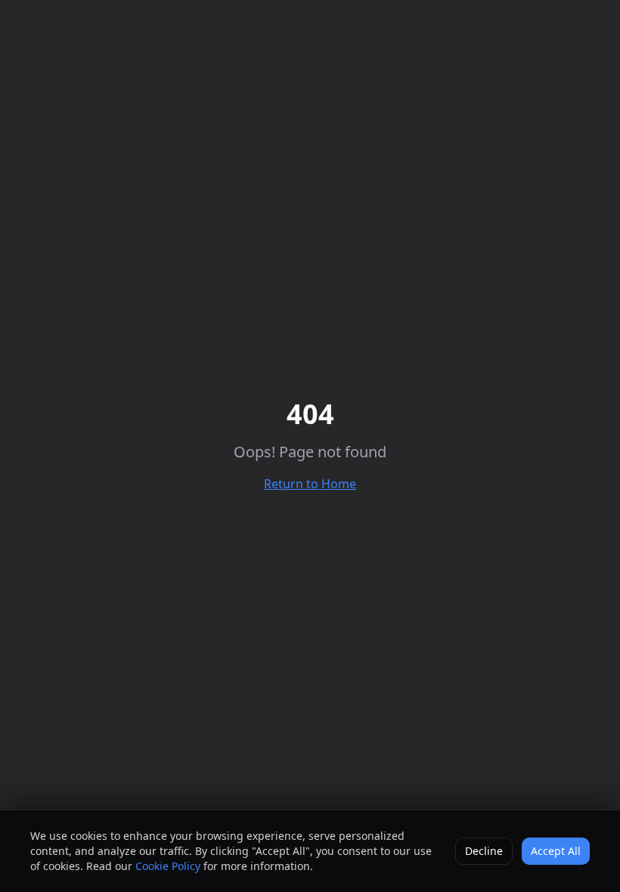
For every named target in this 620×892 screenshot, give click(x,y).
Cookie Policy (167, 866)
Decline (484, 851)
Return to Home (310, 483)
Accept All (556, 851)
